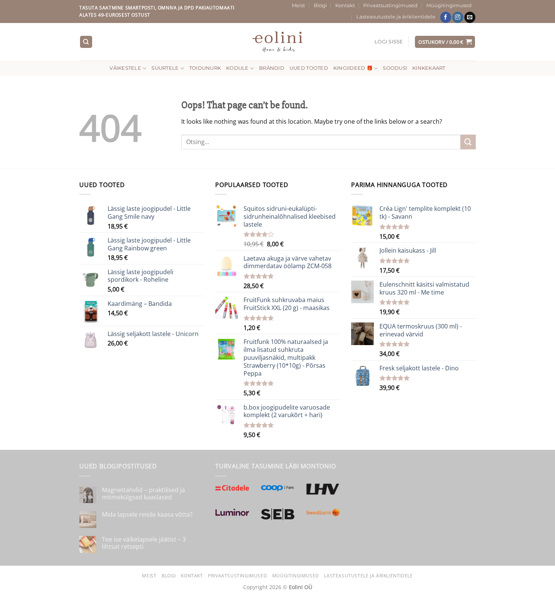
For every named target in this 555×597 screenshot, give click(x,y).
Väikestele (125, 68)
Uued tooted (309, 68)
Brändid (271, 68)
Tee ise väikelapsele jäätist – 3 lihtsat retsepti (144, 543)
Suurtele (165, 68)
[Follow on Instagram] (457, 17)
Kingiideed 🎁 (353, 68)
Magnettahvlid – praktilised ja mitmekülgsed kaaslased (143, 494)
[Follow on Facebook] (445, 17)
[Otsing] (86, 42)
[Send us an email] (469, 17)
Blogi (320, 5)
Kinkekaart (429, 68)
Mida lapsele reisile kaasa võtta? (147, 514)
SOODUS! (395, 68)
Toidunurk (205, 68)
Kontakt (345, 5)
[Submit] (468, 142)
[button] (389, 41)
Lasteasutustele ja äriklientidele (395, 17)
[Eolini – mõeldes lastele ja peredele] (277, 41)
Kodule (237, 68)
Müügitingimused (449, 5)
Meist (298, 5)
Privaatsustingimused (390, 5)
